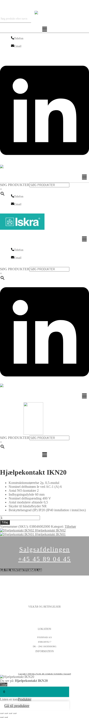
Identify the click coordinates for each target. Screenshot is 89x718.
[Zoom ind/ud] (1, 713)
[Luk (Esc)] (14, 713)
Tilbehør (70, 526)
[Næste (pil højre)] (6, 717)
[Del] (10, 713)
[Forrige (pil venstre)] (1, 717)
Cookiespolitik (44, 619)
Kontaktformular (44, 659)
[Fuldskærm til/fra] (6, 713)
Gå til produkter (16, 705)
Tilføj (5, 522)
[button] (44, 29)
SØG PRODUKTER (14, 185)
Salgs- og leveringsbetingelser (44, 624)
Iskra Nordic (8, 5)
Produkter (24, 699)
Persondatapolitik (44, 615)
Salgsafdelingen (44, 549)
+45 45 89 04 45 (44, 559)
